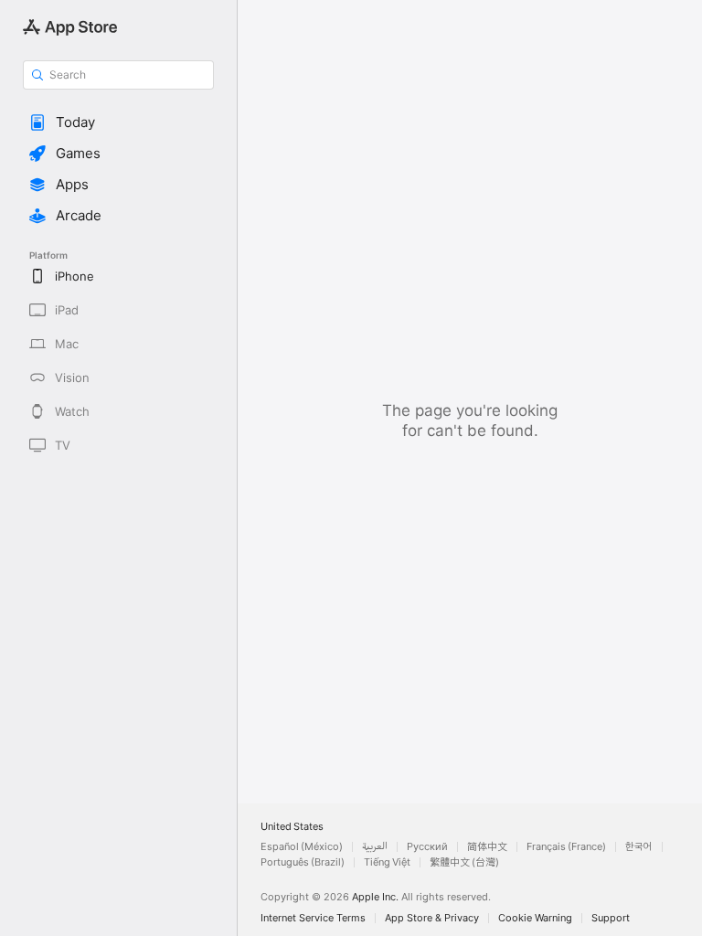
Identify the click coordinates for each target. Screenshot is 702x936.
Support (610, 918)
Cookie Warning (535, 918)
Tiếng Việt (387, 862)
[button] (118, 122)
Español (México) (302, 847)
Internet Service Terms (313, 918)
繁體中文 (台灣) (464, 862)
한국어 (639, 847)
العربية (375, 847)
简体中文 (487, 847)
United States (292, 827)
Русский (427, 847)
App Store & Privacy (432, 918)
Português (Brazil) (303, 862)
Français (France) (566, 847)
